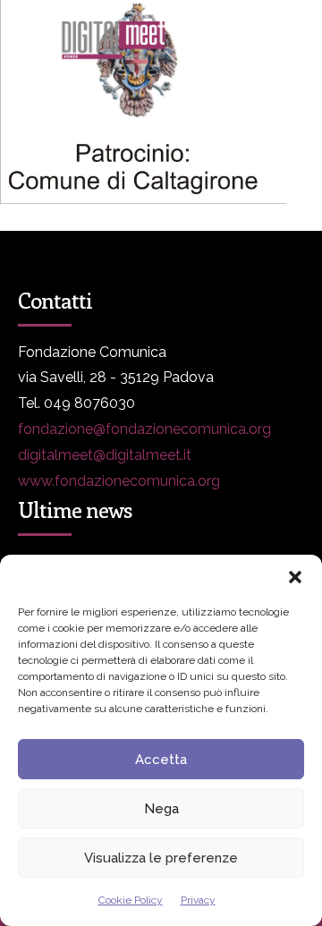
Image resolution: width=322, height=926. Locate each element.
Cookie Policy (130, 900)
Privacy (198, 900)
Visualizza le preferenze (161, 858)
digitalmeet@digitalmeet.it (104, 454)
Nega (161, 809)
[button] (295, 577)
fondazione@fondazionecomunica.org (144, 429)
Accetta (161, 760)
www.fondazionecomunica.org (119, 480)
